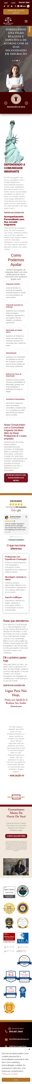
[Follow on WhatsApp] (28, 6)
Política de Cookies (10, 1074)
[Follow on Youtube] (23, 6)
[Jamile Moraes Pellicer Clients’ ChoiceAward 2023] (11, 998)
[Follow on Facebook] (18, 6)
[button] (29, 1049)
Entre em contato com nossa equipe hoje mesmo (16, 477)
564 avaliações (21, 507)
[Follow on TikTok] (4, 6)
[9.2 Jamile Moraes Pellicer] (11, 982)
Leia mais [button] (8, 532)
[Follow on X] (15, 6)
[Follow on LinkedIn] (11, 6)
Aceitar (16, 1080)
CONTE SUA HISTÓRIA (16, 836)
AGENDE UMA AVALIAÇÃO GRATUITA (16, 12)
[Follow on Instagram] (8, 6)
